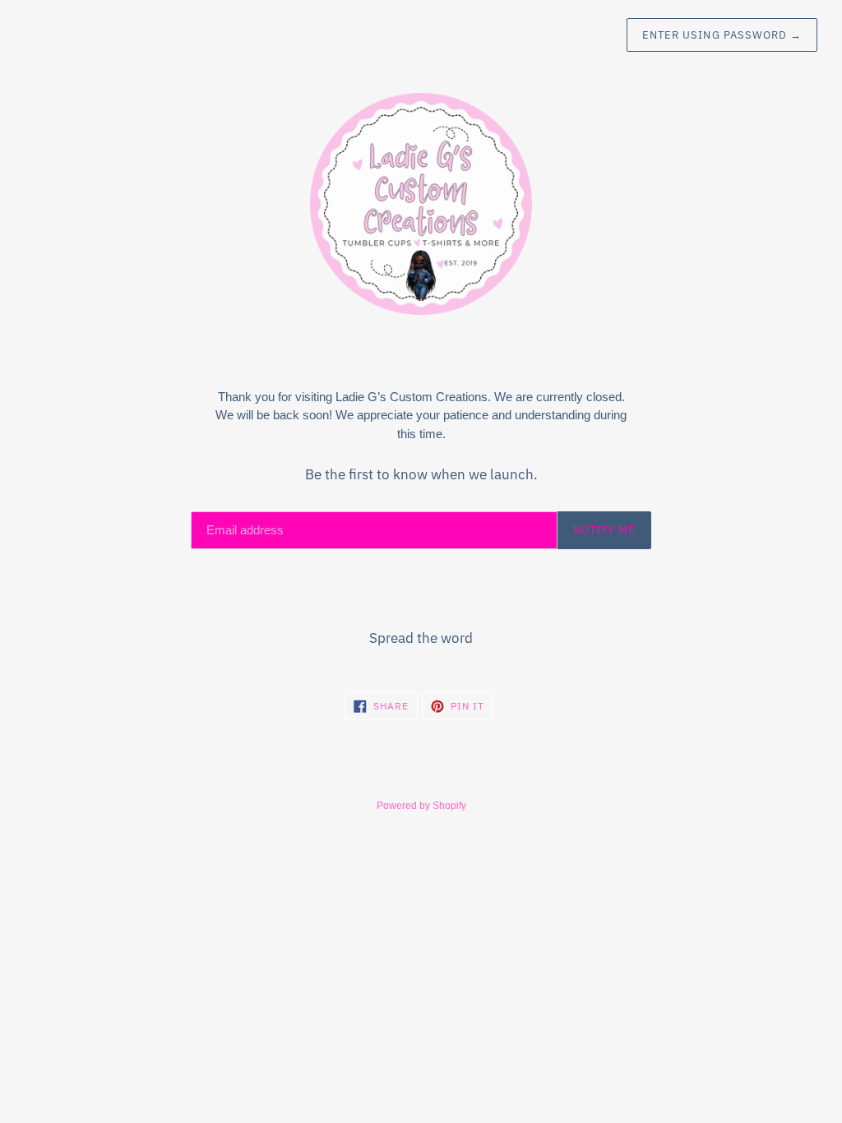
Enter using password (722, 35)
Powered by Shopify (421, 805)
